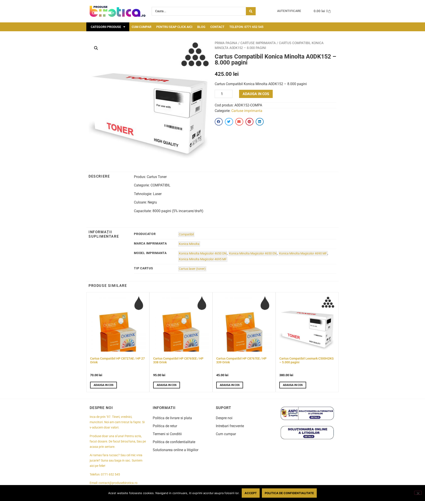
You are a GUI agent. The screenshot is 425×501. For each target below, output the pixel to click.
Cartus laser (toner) (192, 269)
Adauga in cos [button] (103, 385)
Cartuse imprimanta (258, 43)
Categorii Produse (106, 27)
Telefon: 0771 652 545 (246, 27)
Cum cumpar (141, 27)
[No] (418, 493)
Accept (251, 493)
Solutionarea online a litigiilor (175, 450)
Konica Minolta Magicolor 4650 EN (252, 253)
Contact (217, 27)
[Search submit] (251, 11)
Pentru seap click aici (174, 27)
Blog (201, 27)
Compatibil (186, 234)
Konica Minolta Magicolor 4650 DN (202, 253)
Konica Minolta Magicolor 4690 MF (303, 253)
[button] (96, 48)
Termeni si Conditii (167, 434)
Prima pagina (226, 43)
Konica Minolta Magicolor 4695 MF (203, 259)
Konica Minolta (189, 244)
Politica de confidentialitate (174, 442)
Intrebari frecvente (230, 426)
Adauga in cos (256, 94)
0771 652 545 (110, 474)
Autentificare (289, 11)
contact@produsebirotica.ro (118, 483)
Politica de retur (165, 426)
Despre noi (224, 418)
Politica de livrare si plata (172, 418)
